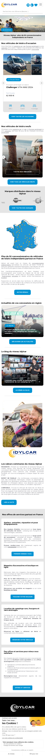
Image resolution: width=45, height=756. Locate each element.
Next (41, 83)
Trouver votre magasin (22, 597)
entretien (15, 276)
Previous (3, 83)
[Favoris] (35, 5)
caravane (4, 48)
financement (6, 276)
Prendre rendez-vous (23, 554)
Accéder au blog (23, 390)
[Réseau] (32, 5)
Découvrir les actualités (22, 341)
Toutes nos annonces (22, 172)
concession (12, 547)
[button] (35, 49)
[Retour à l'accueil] (9, 5)
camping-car (18, 46)
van (24, 46)
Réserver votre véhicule (22, 640)
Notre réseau (22, 292)
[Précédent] (40, 31)
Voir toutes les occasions (22, 116)
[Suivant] (43, 31)
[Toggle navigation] (40, 4)
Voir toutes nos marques (22, 208)
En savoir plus (7, 29)
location (4, 278)
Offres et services (22, 687)
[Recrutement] (28, 5)
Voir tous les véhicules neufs (22, 182)
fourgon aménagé (32, 46)
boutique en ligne (10, 590)
